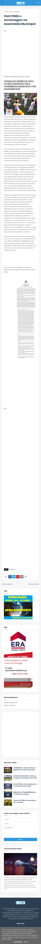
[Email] (21, 576)
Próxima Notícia (33, 584)
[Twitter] (14, 576)
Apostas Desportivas (10, 703)
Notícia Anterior (8, 584)
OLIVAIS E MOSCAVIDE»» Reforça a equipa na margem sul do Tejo (25, 777)
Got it (26, 942)
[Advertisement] (20, 52)
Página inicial (8, 12)
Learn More (18, 942)
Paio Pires (16, 12)
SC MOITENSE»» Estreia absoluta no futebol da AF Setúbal (25, 785)
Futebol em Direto (9, 705)
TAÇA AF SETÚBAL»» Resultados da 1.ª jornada (24, 801)
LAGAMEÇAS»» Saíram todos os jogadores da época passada (24, 769)
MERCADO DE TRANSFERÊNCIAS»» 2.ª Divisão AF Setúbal (24, 793)
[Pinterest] (18, 576)
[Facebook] (10, 576)
